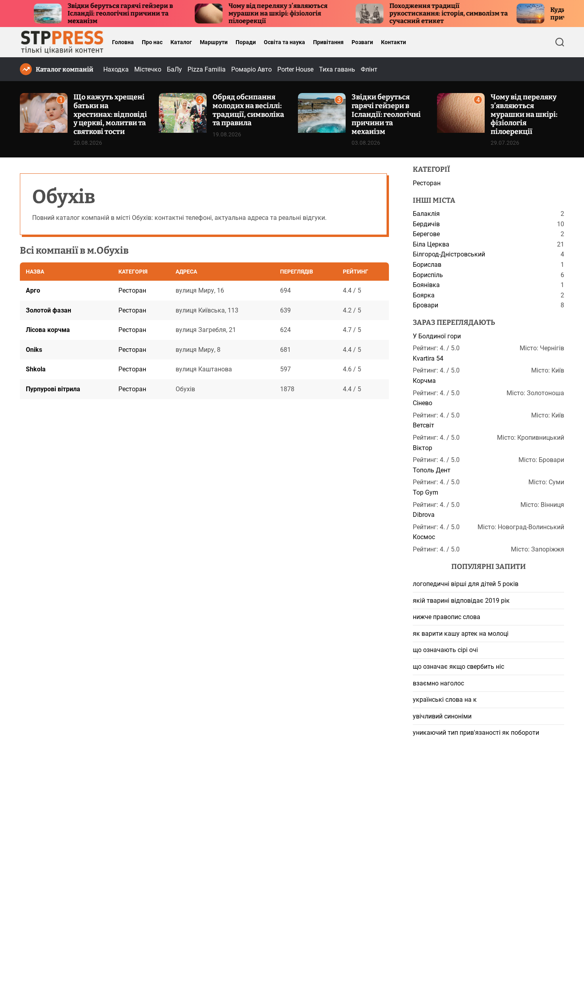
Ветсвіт (423, 425)
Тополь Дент (432, 470)
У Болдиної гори (437, 336)
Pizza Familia (207, 69)
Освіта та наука (284, 42)
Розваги (362, 42)
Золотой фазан (48, 310)
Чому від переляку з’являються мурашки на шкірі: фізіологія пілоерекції (256, 13)
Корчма (424, 380)
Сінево (422, 403)
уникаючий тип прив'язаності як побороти (476, 732)
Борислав (427, 264)
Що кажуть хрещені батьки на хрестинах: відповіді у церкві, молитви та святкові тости (110, 114)
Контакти (393, 42)
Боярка (424, 295)
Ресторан (132, 290)
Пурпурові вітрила (53, 389)
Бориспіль (428, 275)
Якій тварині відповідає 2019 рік (461, 600)
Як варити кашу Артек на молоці (461, 633)
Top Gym (425, 492)
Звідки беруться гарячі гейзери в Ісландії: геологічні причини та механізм (98, 13)
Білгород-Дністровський (449, 254)
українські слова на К (445, 699)
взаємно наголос (438, 683)
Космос (424, 537)
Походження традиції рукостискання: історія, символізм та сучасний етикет (427, 13)
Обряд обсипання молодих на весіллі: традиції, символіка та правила (248, 110)
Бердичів (426, 224)
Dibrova (424, 514)
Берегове (426, 234)
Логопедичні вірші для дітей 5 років (465, 584)
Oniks (34, 349)
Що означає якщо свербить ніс (458, 666)
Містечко (147, 69)
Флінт (369, 69)
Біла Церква (431, 244)
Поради (246, 42)
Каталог (181, 42)
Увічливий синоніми (442, 716)
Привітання (328, 42)
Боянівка (426, 285)
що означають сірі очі (445, 650)
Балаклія (426, 213)
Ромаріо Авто (251, 69)
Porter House (295, 69)
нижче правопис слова (446, 617)
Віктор (422, 448)
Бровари (425, 305)
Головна (123, 42)
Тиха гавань (337, 69)
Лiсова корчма (48, 330)
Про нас (152, 42)
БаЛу (174, 69)
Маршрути (214, 42)
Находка (116, 69)
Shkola (36, 369)
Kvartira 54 (428, 358)
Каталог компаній (64, 69)
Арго (33, 290)
